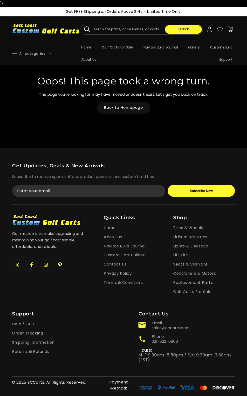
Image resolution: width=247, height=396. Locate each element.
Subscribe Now (201, 191)
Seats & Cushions (190, 264)
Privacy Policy (118, 273)
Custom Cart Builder (124, 255)
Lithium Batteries (190, 237)
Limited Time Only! (164, 11)
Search (183, 29)
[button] (230, 29)
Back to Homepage (123, 107)
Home (110, 228)
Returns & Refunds (30, 351)
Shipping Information (33, 342)
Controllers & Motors (194, 273)
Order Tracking (27, 333)
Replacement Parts (193, 282)
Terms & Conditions (124, 282)
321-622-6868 (165, 341)
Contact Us (115, 264)
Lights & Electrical (191, 246)
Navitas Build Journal (125, 246)
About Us (113, 237)
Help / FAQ (23, 324)
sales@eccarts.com (171, 328)
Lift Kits (180, 255)
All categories (32, 54)
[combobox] (142, 29)
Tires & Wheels (188, 228)
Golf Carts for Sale (192, 291)
